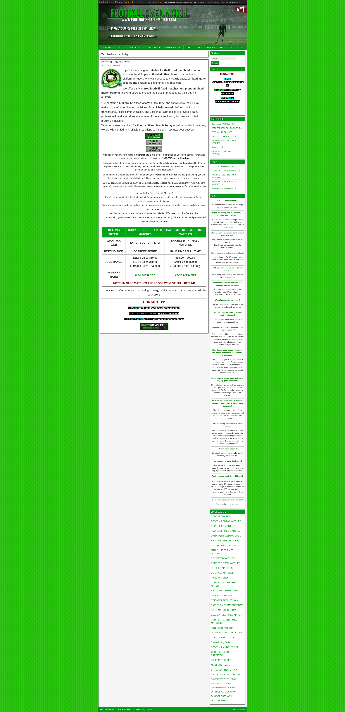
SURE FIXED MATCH (219, 700)
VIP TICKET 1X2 (137, 47)
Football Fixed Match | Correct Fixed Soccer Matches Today (131, 2)
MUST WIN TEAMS (220, 665)
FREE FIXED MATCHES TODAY (231, 47)
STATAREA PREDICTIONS (224, 600)
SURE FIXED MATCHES (223, 526)
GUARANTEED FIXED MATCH (226, 615)
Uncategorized (217, 147)
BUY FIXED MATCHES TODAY (223, 692)
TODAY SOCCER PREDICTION (226, 633)
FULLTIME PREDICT (221, 660)
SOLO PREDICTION (221, 516)
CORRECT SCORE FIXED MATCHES (200, 47)
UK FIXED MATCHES (221, 595)
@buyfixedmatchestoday (168, 319)
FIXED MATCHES (220, 578)
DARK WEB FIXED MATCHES (226, 536)
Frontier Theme (239, 710)
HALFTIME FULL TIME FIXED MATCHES (164, 47)
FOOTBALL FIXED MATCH (116, 62)
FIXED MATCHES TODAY (224, 610)
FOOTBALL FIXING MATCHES (226, 521)
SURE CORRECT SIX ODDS (225, 637)
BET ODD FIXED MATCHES (225, 591)
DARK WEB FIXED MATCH (222, 696)
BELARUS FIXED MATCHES (225, 540)
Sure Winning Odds (220, 642)
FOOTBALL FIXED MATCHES (114, 47)
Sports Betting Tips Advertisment (224, 188)
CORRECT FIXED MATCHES (225, 563)
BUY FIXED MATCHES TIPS (223, 124)
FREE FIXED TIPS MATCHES (223, 688)
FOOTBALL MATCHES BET (224, 647)
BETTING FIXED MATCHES (225, 545)
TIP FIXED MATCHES (222, 568)
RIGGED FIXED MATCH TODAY (227, 605)
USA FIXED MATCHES (222, 573)
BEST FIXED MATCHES (223, 558)
